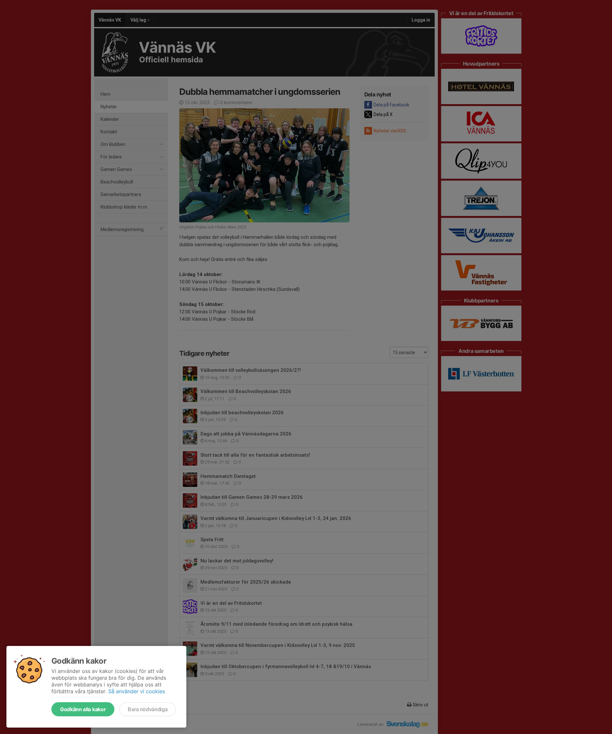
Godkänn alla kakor (83, 709)
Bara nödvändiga (147, 709)
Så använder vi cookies (136, 691)
